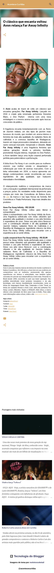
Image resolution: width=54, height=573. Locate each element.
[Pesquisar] (50, 4)
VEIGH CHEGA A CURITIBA (13, 437)
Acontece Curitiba (15, 4)
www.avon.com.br (41, 294)
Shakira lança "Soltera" (11, 482)
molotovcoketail (37, 562)
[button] (4, 35)
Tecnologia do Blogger (28, 556)
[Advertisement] (27, 372)
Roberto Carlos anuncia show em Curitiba (19, 527)
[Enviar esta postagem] (4, 319)
